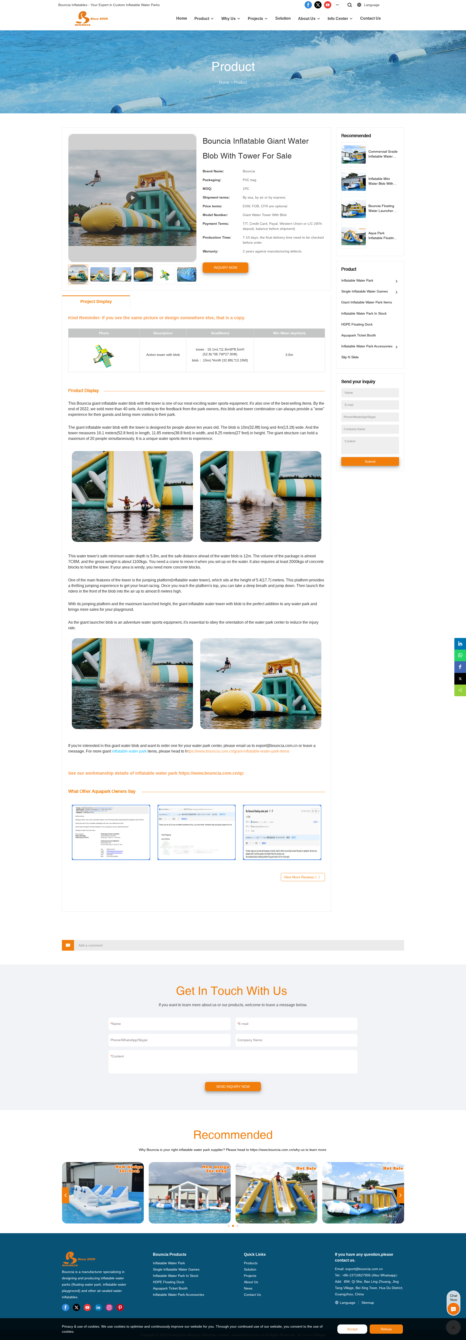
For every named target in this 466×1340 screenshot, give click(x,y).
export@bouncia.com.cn (364, 1269)
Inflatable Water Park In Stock (364, 313)
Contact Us (370, 18)
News (248, 1288)
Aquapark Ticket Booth (358, 335)
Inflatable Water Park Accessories (366, 346)
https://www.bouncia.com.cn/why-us (277, 1150)
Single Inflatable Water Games (364, 291)
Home (181, 18)
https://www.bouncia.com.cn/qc (210, 773)
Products (251, 1263)
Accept (352, 1329)
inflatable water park (129, 751)
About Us (307, 19)
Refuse (386, 1329)
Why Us (228, 19)
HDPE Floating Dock (357, 324)
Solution (283, 18)
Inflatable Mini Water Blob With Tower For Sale (380, 183)
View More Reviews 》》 (303, 877)
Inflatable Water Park (357, 280)
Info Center (338, 19)
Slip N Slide (350, 357)
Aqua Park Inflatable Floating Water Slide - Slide (382, 238)
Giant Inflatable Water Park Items (366, 302)
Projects (255, 19)
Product (201, 19)
